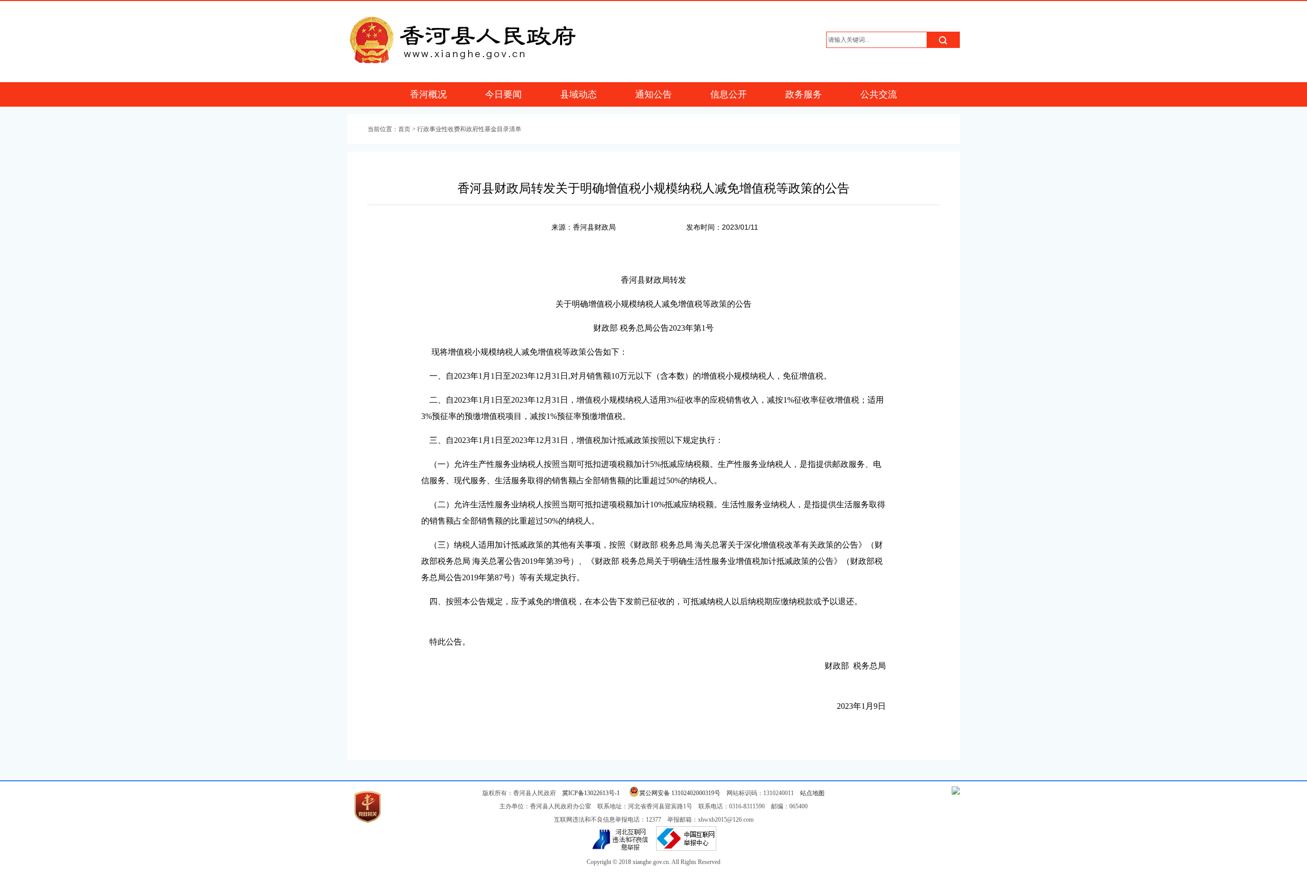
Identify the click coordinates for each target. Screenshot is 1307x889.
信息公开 (728, 94)
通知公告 (653, 94)
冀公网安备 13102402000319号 (679, 793)
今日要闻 (503, 94)
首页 (404, 129)
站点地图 (812, 793)
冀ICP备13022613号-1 (591, 793)
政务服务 (803, 94)
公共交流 (878, 94)
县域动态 (578, 94)
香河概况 (428, 94)
